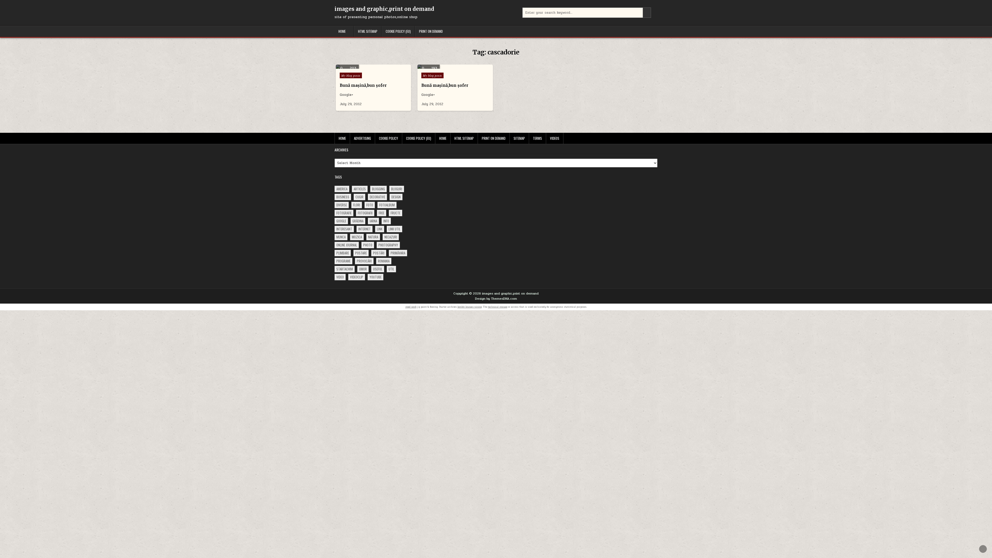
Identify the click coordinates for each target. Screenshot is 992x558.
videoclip (356, 277)
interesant (344, 228)
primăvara (398, 252)
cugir (359, 196)
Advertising (362, 138)
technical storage (497, 307)
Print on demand (431, 31)
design (396, 196)
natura (373, 236)
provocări (364, 261)
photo (367, 244)
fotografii (365, 212)
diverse (341, 204)
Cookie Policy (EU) (398, 31)
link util (394, 228)
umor (363, 269)
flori (356, 204)
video (340, 277)
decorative (377, 196)
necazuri (390, 236)
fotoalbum (387, 204)
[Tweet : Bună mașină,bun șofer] (366, 66)
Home (342, 31)
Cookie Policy (388, 138)
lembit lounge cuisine (470, 307)
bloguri (396, 188)
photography (388, 244)
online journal (346, 244)
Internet (364, 228)
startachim (344, 269)
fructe (395, 212)
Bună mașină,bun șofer (363, 85)
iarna (373, 220)
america (341, 188)
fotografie (344, 212)
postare (361, 252)
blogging (378, 188)
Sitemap (519, 138)
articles (360, 188)
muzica (357, 236)
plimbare (342, 252)
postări (378, 252)
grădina (357, 220)
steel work (410, 307)
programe (343, 261)
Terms (537, 138)
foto (369, 204)
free (381, 212)
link (379, 228)
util (391, 269)
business (342, 196)
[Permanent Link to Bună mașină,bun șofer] (373, 67)
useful (377, 269)
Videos (554, 138)
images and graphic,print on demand (384, 9)
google (341, 220)
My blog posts (350, 75)
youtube (375, 277)
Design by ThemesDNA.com (496, 298)
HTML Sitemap (367, 31)
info (386, 220)
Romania (384, 261)
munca (341, 236)
